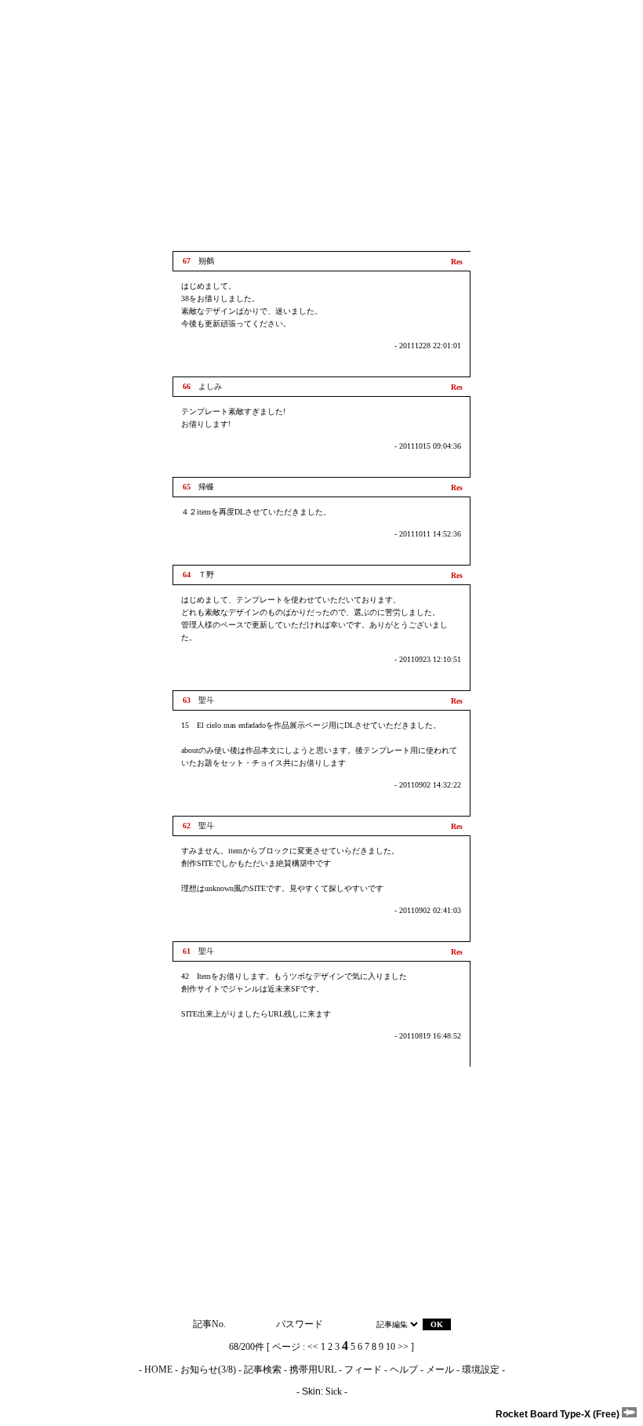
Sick (333, 1391)
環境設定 (481, 1369)
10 (390, 1346)
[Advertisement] (321, 125)
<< (312, 1346)
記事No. (209, 1324)
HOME (158, 1369)
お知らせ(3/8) (208, 1369)
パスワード (299, 1324)
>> (403, 1346)
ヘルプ (404, 1369)
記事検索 (263, 1369)
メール (440, 1369)
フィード (363, 1369)
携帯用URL (312, 1369)
